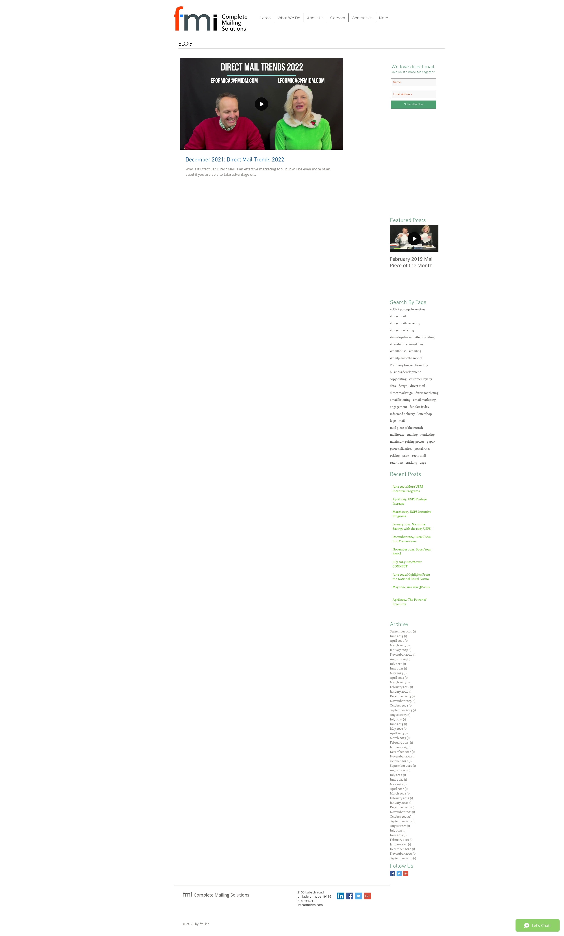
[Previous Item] (397, 238)
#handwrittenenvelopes (406, 344)
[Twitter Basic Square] (399, 873)
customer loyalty (420, 379)
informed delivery (402, 414)
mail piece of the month (406, 427)
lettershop (424, 414)
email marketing (424, 399)
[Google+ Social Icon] (367, 896)
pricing (395, 455)
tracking (411, 462)
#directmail (398, 316)
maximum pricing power (407, 441)
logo (393, 420)
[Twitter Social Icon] (358, 896)
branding (421, 365)
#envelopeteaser (401, 337)
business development (405, 372)
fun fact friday (419, 407)
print (405, 455)
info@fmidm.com (310, 905)
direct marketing (427, 393)
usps (423, 462)
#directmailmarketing (405, 323)
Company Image (401, 365)
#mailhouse (398, 351)
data (393, 386)
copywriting (398, 379)
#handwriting (424, 337)
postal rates (422, 448)
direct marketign (401, 393)
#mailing (415, 351)
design (403, 386)
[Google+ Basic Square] (405, 873)
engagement (398, 407)
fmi (188, 894)
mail (402, 420)
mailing (412, 434)
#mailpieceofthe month (406, 358)
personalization (401, 448)
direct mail (417, 386)
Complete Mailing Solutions (221, 895)
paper (431, 441)
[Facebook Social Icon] (349, 896)
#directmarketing (402, 330)
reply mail (419, 455)
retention (396, 462)
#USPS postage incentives (407, 309)
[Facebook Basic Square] (392, 873)
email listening (400, 399)
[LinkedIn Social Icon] (340, 896)
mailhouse (397, 434)
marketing (427, 434)
